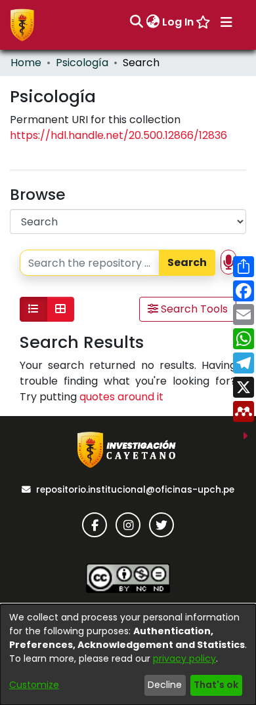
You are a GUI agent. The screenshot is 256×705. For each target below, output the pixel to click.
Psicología (82, 62)
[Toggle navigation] (226, 22)
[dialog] (128, 654)
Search (187, 262)
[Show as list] (33, 309)
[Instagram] (128, 524)
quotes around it (121, 396)
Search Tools (193, 308)
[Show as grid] (60, 309)
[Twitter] (161, 524)
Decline (165, 684)
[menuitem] (152, 22)
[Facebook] (94, 524)
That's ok (216, 684)
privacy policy (184, 658)
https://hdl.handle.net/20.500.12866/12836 (118, 135)
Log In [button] (178, 21)
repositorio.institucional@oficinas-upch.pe (135, 490)
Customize (34, 684)
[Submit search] (136, 22)
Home (26, 62)
